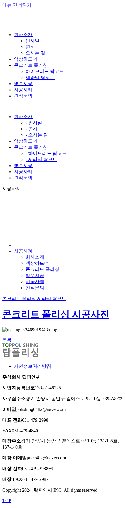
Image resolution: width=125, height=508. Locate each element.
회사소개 (23, 116)
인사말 (33, 40)
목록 (7, 339)
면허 (30, 46)
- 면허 (32, 128)
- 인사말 (34, 122)
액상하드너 (25, 141)
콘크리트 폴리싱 (31, 147)
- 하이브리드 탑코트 (46, 153)
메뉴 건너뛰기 (16, 5)
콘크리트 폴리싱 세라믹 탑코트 (34, 298)
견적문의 (23, 177)
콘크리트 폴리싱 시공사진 (55, 314)
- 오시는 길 (37, 134)
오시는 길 (35, 52)
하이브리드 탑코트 (45, 71)
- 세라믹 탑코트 (41, 159)
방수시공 (23, 165)
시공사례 (23, 171)
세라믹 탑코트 (40, 77)
